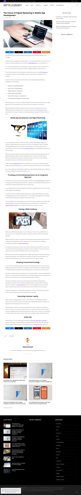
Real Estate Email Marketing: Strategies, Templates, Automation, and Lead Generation (14, 403)
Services (46, 5)
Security (58, 454)
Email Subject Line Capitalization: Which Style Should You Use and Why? (14, 381)
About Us (38, 5)
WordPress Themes (60, 479)
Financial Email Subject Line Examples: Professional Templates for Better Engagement (21, 1)
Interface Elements (60, 442)
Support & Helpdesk (60, 464)
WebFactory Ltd (23, 487)
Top (77, 492)
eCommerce (58, 433)
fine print (4, 490)
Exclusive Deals (60, 5)
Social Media (58, 460)
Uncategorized (59, 470)
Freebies (58, 439)
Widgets (58, 473)
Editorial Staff (8, 17)
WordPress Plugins (60, 476)
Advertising (58, 423)
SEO (57, 457)
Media (57, 448)
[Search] (77, 5)
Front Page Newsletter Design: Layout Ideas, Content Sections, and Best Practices (39, 403)
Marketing (58, 445)
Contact (52, 5)
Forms (57, 436)
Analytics (58, 426)
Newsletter (58, 451)
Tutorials (58, 467)
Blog (31, 5)
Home (27, 5)
